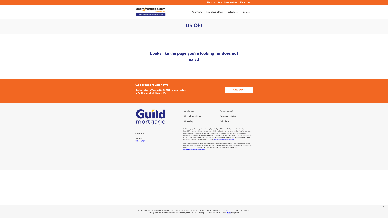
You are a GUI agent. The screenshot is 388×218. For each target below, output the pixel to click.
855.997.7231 (165, 90)
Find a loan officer (214, 12)
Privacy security (227, 111)
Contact (246, 12)
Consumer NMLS (228, 116)
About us (211, 2)
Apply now (197, 12)
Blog (220, 2)
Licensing (188, 121)
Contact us (239, 90)
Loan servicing (231, 2)
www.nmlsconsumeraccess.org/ (224, 139)
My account (245, 2)
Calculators (233, 12)
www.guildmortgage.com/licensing (194, 149)
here (226, 210)
